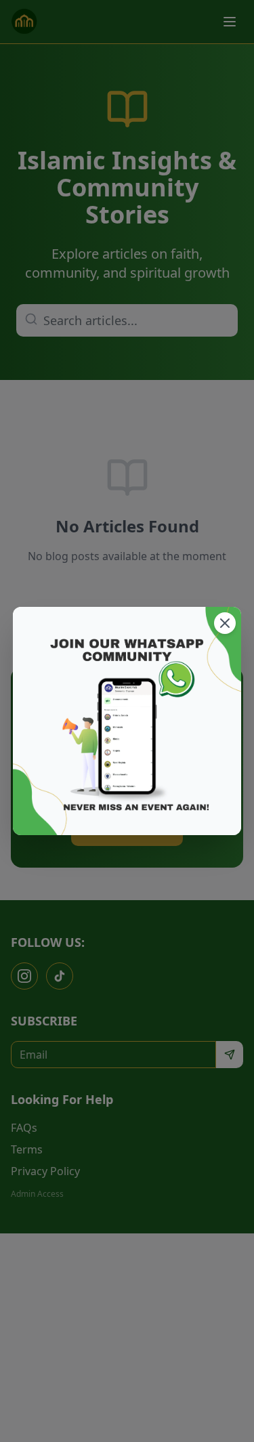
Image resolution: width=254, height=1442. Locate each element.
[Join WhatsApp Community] (127, 721)
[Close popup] (225, 623)
